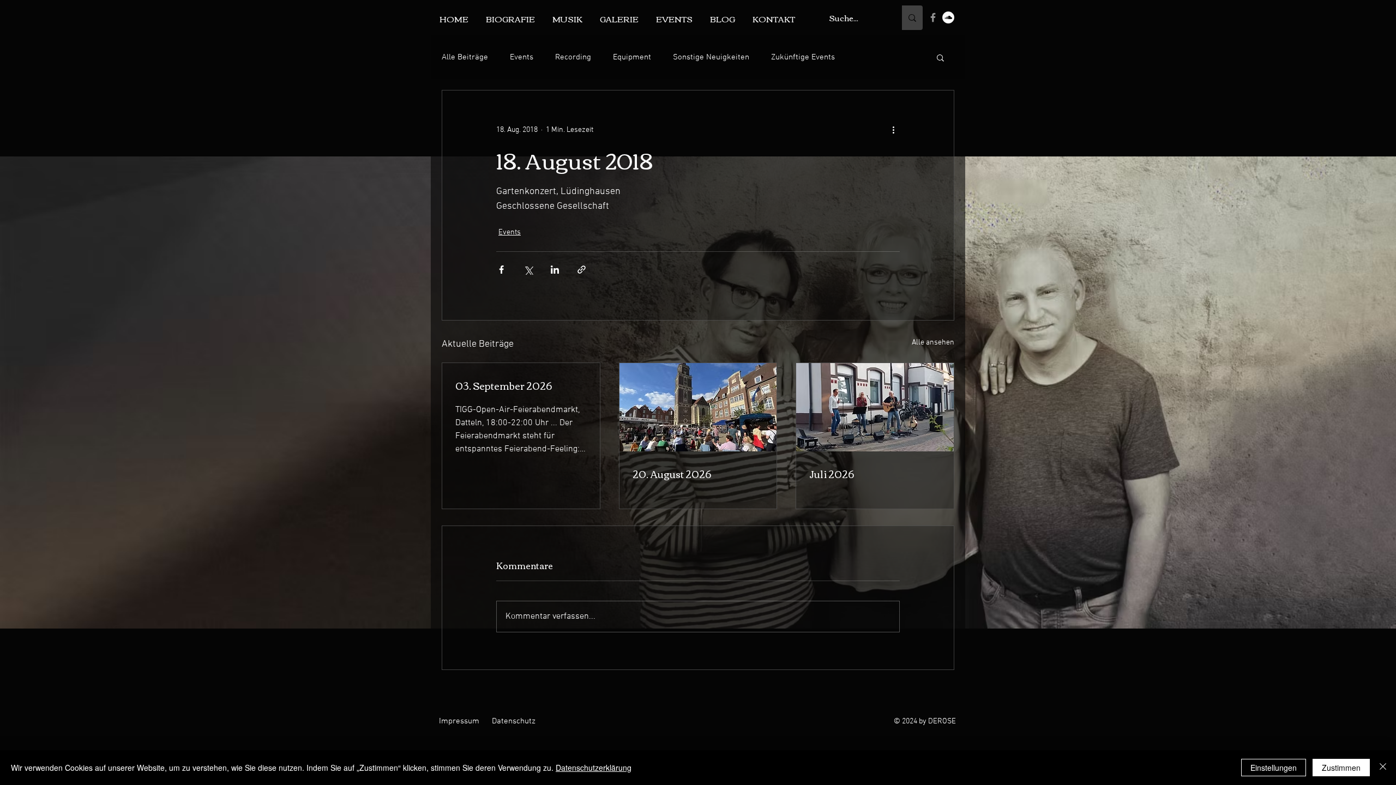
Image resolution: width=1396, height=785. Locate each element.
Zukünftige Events (803, 57)
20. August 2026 (672, 473)
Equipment (632, 57)
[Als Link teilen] (581, 269)
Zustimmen (1341, 767)
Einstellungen (1273, 767)
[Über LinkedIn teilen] (555, 269)
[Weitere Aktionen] (893, 129)
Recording (573, 57)
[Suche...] (912, 17)
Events (521, 57)
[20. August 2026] (698, 407)
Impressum (459, 721)
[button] (940, 57)
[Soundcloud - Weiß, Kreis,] (948, 17)
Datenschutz (513, 721)
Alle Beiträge (465, 57)
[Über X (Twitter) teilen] (528, 269)
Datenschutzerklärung (593, 767)
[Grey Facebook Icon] (933, 17)
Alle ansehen (933, 342)
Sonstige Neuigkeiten (711, 57)
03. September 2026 (503, 385)
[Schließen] (1382, 767)
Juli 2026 (831, 473)
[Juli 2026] (875, 407)
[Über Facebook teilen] (501, 269)
